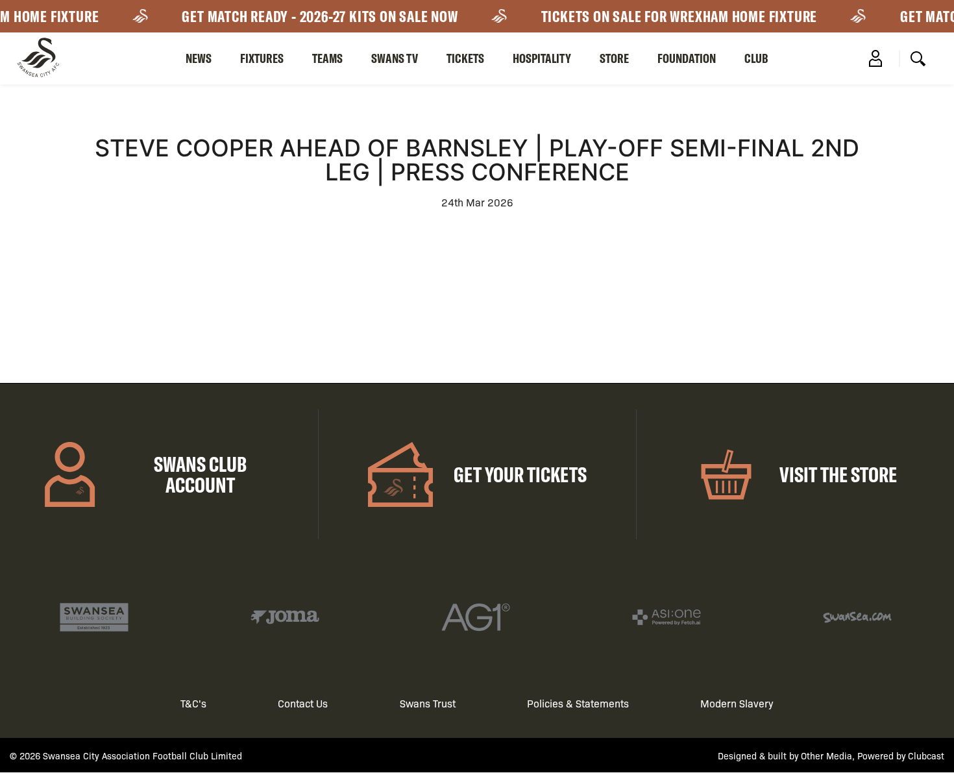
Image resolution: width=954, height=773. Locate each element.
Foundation (686, 58)
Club (756, 58)
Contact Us (303, 703)
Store (614, 58)
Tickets (465, 58)
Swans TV (394, 58)
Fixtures (262, 58)
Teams (327, 58)
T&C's (193, 703)
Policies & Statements (578, 703)
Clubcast (926, 755)
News (199, 58)
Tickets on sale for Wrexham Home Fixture (673, 16)
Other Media (826, 755)
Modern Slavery (737, 703)
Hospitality (542, 58)
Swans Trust (428, 703)
